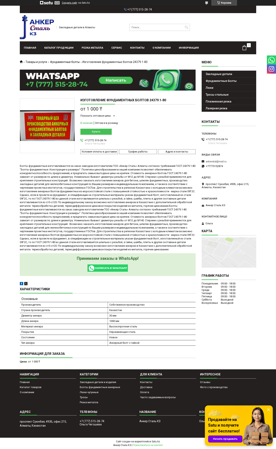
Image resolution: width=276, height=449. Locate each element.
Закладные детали (219, 74)
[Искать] (186, 27)
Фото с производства (214, 387)
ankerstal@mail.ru (216, 161)
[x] (25, 284)
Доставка (146, 387)
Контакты (137, 47)
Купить (96, 131)
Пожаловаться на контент (148, 445)
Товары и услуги (36, 62)
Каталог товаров (30, 387)
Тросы (84, 397)
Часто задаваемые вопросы (158, 397)
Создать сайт (69, 2)
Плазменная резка (218, 101)
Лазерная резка (216, 108)
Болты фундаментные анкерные (100, 387)
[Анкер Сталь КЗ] (37, 27)
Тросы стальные (217, 94)
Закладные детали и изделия (98, 382)
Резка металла (92, 47)
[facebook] (21, 284)
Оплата (144, 392)
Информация (189, 47)
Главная (30, 47)
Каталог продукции (59, 47)
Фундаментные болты (65, 62)
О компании (162, 47)
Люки (209, 87)
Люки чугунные (89, 392)
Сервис (116, 47)
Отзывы (205, 382)
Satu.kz (156, 441)
